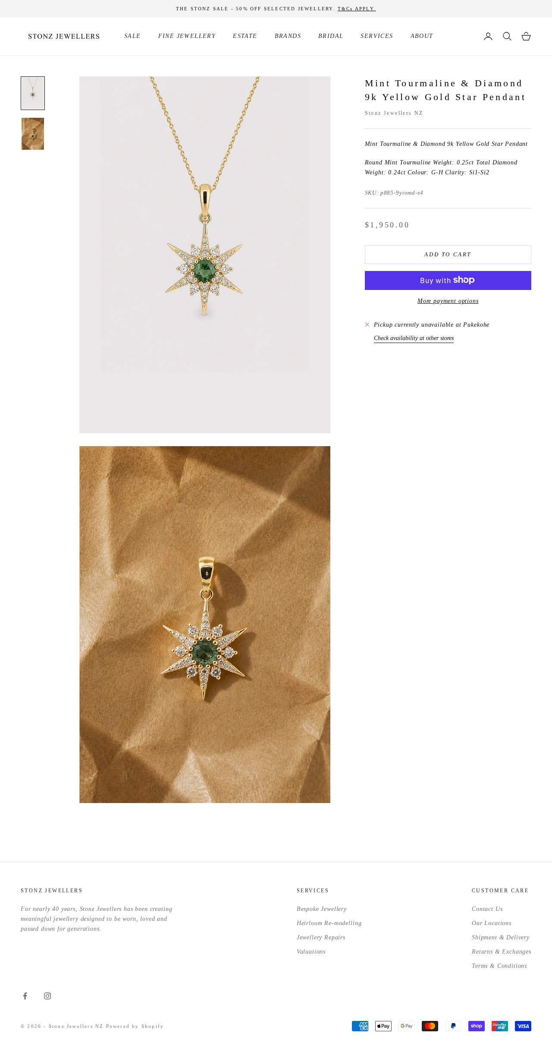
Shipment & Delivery (501, 937)
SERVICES (377, 36)
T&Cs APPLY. (357, 8)
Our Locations (491, 923)
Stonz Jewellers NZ (394, 113)
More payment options (448, 300)
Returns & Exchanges (501, 951)
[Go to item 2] (33, 134)
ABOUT (422, 36)
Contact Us (487, 909)
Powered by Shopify (135, 1026)
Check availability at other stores (414, 337)
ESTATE (245, 36)
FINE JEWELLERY (187, 36)
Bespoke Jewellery (322, 909)
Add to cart (447, 254)
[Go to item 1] (33, 93)
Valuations (311, 951)
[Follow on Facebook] (25, 996)
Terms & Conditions (499, 966)
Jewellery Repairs (321, 937)
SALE (132, 36)
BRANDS (288, 36)
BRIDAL (330, 36)
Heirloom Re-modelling (329, 923)
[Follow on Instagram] (47, 996)
